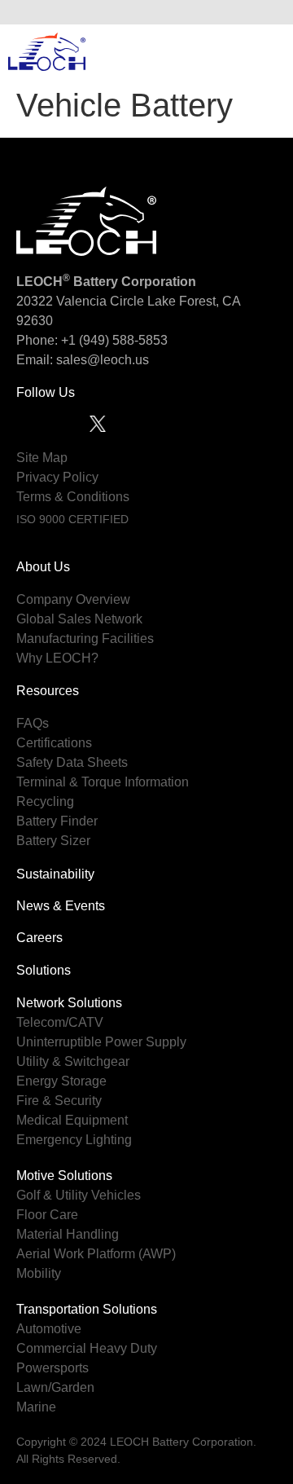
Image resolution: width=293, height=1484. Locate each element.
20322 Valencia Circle (80, 301)
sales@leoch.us (101, 360)
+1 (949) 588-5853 (114, 340)
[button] (268, 12)
